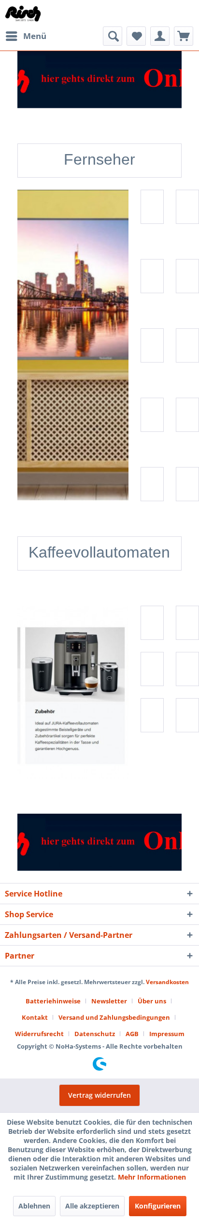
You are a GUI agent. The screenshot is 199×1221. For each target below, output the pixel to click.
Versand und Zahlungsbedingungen (114, 1017)
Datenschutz (94, 1033)
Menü (34, 35)
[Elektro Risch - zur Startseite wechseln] (23, 13)
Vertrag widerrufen (99, 1095)
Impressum (167, 1033)
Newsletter (109, 1001)
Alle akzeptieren (92, 1205)
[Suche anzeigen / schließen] (112, 36)
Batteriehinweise (53, 1001)
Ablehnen (34, 1205)
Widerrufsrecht (39, 1033)
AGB (132, 1033)
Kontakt (35, 1017)
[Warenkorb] (183, 36)
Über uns (152, 1001)
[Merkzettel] (136, 36)
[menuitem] (25, 36)
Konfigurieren (158, 1205)
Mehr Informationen (152, 1177)
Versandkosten (167, 982)
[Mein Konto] (160, 36)
